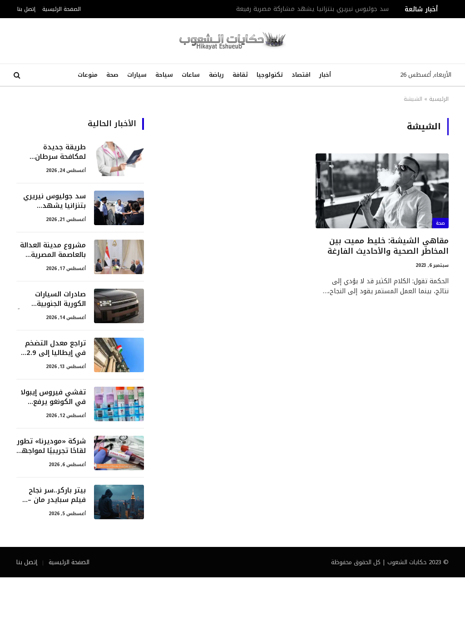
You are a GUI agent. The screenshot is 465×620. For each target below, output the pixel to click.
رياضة (216, 74)
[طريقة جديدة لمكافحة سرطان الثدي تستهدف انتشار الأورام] (119, 159)
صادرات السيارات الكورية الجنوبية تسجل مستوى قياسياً (51, 299)
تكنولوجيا (270, 74)
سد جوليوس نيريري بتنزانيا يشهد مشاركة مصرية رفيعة (312, 9)
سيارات (137, 74)
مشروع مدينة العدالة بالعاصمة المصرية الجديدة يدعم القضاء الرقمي (53, 250)
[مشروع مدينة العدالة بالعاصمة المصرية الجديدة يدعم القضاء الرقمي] (119, 257)
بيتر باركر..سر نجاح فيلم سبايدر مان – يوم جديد (57, 495)
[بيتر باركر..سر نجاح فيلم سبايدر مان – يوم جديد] (119, 502)
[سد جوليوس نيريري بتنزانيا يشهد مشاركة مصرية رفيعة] (119, 208)
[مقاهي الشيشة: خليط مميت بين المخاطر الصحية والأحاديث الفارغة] (382, 190)
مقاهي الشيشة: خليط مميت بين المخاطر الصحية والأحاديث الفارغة (388, 246)
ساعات (191, 74)
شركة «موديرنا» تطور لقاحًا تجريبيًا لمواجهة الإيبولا (51, 446)
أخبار (325, 74)
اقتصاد (301, 74)
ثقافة (240, 74)
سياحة (164, 74)
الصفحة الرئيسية (61, 9)
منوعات (88, 74)
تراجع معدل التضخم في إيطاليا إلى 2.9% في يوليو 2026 (53, 348)
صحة (112, 74)
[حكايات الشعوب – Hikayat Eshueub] (232, 40)
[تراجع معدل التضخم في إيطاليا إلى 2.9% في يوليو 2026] (119, 355)
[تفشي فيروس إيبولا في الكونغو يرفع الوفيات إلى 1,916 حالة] (119, 404)
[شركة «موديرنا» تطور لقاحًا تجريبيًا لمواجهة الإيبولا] (119, 453)
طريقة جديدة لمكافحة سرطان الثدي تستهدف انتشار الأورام (60, 152)
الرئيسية (439, 99)
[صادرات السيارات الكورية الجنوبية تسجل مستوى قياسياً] (119, 306)
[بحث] (18, 75)
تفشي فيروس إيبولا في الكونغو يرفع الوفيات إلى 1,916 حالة (53, 397)
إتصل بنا (26, 9)
